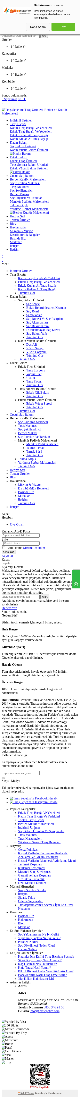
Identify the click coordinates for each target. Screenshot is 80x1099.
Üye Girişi (16, 524)
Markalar (16, 242)
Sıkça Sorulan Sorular (32, 890)
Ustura (30, 377)
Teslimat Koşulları (30, 864)
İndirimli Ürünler (21, 120)
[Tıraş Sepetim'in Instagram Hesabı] (33, 802)
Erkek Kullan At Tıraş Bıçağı (29, 135)
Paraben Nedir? (28, 941)
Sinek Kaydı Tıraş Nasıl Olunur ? (40, 960)
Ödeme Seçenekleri (30, 901)
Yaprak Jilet (33, 374)
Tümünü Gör (26, 293)
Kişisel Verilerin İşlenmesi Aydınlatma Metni (47, 860)
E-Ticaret (29, 1093)
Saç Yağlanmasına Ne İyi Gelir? (38, 934)
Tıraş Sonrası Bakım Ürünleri (29, 164)
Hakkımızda (18, 227)
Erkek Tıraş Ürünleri (23, 161)
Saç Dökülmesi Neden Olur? (36, 945)
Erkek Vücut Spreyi (39, 403)
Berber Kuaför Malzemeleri (28, 179)
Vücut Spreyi (34, 348)
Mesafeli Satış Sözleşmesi (34, 871)
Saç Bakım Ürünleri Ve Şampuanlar (41, 831)
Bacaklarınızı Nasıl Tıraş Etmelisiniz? (42, 975)
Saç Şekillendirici (21, 190)
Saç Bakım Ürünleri (23, 146)
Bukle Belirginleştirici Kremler (46, 307)
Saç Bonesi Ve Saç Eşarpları (44, 318)
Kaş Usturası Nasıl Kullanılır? (37, 964)
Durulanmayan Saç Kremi (43, 330)
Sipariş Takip (26, 897)
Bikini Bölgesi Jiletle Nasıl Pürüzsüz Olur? (45, 971)
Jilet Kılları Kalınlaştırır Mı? (36, 978)
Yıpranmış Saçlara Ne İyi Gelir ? (39, 938)
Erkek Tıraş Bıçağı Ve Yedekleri (30, 131)
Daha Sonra (38, 26)
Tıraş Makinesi (19, 186)
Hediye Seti (17, 216)
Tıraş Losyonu (35, 370)
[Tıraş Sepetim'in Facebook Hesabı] (33, 798)
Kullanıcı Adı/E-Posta (16, 531)
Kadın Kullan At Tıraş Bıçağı (29, 139)
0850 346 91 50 (54, 1007)
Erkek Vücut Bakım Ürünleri (29, 168)
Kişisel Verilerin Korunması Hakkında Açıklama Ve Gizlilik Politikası (42, 855)
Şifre (5, 539)
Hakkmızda (25, 919)
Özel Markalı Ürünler (32, 882)
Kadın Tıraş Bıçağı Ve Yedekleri (31, 127)
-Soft (21, 1093)
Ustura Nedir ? (27, 949)
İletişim (14, 246)
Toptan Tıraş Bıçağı (31, 820)
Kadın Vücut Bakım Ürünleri (29, 150)
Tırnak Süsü (34, 451)
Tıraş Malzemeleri (29, 838)
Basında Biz (18, 238)
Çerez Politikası (28, 849)
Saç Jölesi (32, 311)
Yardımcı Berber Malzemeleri (29, 209)
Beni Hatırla (15, 548)
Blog (13, 223)
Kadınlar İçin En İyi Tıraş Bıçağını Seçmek (46, 956)
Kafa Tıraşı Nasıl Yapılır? (34, 967)
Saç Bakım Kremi (37, 326)
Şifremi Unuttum (34, 548)
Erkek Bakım (18, 157)
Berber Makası (19, 194)
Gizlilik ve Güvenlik (31, 879)
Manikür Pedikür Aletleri (42, 444)
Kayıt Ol (7, 555)
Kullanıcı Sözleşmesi (31, 868)
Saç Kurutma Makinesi (25, 183)
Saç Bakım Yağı (36, 333)
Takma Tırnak (35, 448)
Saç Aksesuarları (37, 322)
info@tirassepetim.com (44, 1011)
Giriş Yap (8, 551)
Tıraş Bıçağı (18, 124)
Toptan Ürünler (20, 220)
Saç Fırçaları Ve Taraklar (26, 198)
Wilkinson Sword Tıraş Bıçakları (39, 842)
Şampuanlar (34, 315)
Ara (44, 35)
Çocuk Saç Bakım (21, 175)
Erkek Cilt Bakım (37, 392)
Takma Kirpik (19, 205)
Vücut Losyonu (36, 352)
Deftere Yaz (9, 608)
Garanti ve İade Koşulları (34, 875)
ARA (45, 596)
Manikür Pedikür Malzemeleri (29, 201)
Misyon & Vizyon (21, 231)
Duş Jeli (31, 344)
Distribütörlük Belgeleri (25, 234)
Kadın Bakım (18, 142)
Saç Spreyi (33, 304)
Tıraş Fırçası (34, 381)
